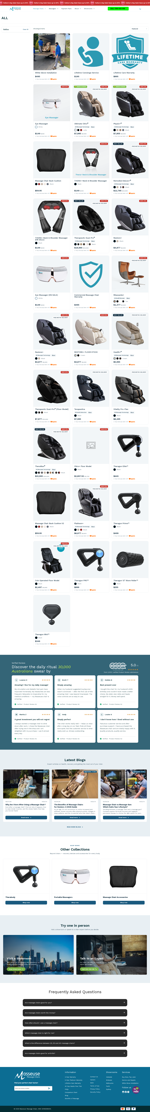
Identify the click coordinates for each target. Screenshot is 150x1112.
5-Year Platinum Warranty (73, 1080)
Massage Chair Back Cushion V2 (49, 523)
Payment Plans (66, 8)
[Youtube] (128, 1092)
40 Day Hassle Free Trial (73, 1086)
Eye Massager (41, 124)
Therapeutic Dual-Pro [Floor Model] (51, 409)
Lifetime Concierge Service (86, 73)
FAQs (66, 1089)
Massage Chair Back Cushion (48, 181)
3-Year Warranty (70, 1077)
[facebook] (126, 1092)
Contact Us (94, 1077)
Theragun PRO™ (81, 580)
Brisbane (109, 1080)
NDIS (92, 1083)
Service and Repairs (129, 1080)
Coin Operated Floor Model (47, 580)
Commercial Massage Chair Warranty (86, 296)
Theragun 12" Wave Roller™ (125, 580)
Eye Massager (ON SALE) (46, 295)
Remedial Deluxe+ (122, 181)
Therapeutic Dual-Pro (84, 238)
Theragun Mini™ (42, 634)
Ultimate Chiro (81, 124)
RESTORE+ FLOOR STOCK (86, 352)
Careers (92, 1080)
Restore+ (117, 238)
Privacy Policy (95, 1089)
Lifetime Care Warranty (124, 73)
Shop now (26, 902)
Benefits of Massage (72, 1098)
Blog (66, 1095)
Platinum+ (78, 523)
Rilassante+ (118, 295)
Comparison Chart (71, 1092)
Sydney (108, 1089)
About (77, 8)
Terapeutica (79, 409)
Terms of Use (94, 1086)
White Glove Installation (46, 73)
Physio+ (117, 124)
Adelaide (109, 1077)
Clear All (25, 29)
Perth (108, 1086)
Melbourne (109, 1083)
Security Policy (95, 1092)
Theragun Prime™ (121, 523)
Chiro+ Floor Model (82, 466)
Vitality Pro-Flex (120, 409)
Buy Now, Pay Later (129, 1077)
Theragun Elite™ (120, 466)
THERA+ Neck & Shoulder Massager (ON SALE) (51, 239)
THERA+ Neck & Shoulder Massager (90, 181)
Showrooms (88, 8)
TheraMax (40, 466)
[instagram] (123, 1092)
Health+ (117, 352)
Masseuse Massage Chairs (28, 1109)
